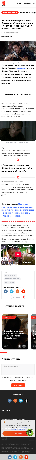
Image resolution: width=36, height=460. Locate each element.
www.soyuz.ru (30, 443)
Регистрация (29, 4)
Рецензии (24, 12)
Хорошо (18, 433)
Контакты (6, 410)
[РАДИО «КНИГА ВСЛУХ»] (29, 432)
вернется (22, 68)
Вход (19, 4)
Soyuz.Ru (3, 4)
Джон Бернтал (10, 275)
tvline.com (12, 266)
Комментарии (18, 297)
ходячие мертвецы (12, 279)
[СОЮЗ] (4, 437)
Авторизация (18, 385)
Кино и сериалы (10, 12)
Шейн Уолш (9, 282)
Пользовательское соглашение (15, 419)
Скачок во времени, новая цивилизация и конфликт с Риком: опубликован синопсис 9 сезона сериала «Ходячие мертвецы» (18, 210)
